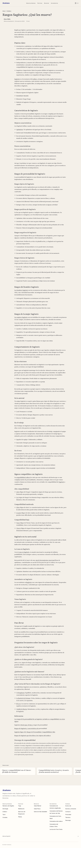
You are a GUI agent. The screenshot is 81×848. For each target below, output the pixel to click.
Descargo (68, 820)
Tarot (4, 814)
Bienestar (46, 3)
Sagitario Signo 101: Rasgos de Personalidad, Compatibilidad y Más (34, 732)
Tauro (18, 523)
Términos (67, 817)
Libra (18, 507)
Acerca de (68, 806)
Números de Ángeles (8, 806)
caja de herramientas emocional (45, 560)
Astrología (5, 808)
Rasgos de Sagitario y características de (26, 728)
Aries (17, 492)
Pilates (20, 817)
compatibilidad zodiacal (23, 477)
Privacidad (68, 814)
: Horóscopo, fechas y (26, 725)
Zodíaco (9, 11)
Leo (17, 497)
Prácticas (39, 3)
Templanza (21, 693)
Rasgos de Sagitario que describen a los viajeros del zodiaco (32, 735)
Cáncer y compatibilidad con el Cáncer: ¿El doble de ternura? (16, 771)
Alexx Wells (7, 19)
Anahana (6, 3)
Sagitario (17, 79)
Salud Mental (37, 806)
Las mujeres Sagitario (21, 317)
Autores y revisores (70, 808)
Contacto (68, 811)
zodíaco (35, 79)
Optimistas (19, 129)
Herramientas (54, 3)
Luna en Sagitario (24, 552)
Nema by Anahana (30, 3)
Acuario (18, 513)
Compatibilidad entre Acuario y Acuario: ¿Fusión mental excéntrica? (54, 771)
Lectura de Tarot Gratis (56, 829)
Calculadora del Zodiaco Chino (54, 825)
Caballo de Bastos (21, 709)
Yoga (19, 806)
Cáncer (18, 528)
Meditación (21, 808)
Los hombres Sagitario (21, 290)
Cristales (5, 817)
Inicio (4, 11)
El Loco (18, 704)
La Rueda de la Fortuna (23, 698)
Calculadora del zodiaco (56, 821)
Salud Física (37, 808)
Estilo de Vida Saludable (40, 811)
